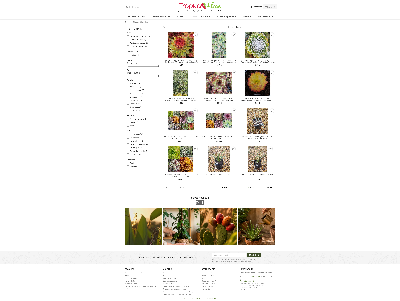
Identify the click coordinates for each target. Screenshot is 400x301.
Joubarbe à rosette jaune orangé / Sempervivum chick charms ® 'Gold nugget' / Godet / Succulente (257, 99)
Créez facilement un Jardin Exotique (176, 286)
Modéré (134, 166)
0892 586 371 (255, 277)
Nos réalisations (265, 16)
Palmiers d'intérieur (138, 40)
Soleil (134, 126)
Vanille (180, 16)
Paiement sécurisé (208, 284)
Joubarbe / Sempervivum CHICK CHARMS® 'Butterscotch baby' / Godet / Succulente (219, 99)
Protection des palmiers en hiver (174, 289)
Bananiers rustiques (136, 16)
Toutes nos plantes (226, 16)
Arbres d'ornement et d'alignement (137, 273)
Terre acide (135, 138)
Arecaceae (135, 87)
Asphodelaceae (137, 94)
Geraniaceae (136, 107)
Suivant (270, 187)
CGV (203, 278)
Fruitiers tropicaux (200, 16)
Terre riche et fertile (139, 151)
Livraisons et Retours (209, 273)
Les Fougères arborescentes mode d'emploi (179, 292)
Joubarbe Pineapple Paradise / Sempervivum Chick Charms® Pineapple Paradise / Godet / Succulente (181, 61)
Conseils (247, 16)
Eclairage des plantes (171, 281)
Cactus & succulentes (140, 36)
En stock (135, 55)
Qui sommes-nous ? (209, 281)
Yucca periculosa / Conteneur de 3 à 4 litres (257, 174)
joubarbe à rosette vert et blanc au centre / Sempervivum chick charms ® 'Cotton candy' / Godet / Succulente (257, 61)
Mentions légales (208, 276)
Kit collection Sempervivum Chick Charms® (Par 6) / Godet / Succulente (219, 137)
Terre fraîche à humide (140, 144)
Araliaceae (135, 84)
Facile (134, 163)
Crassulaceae (137, 104)
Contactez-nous (208, 286)
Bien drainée (136, 134)
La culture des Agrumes (171, 273)
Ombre (134, 122)
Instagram (198, 202)
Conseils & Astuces (170, 278)
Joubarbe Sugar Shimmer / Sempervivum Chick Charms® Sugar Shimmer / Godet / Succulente (219, 61)
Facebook (202, 202)
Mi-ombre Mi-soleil (138, 119)
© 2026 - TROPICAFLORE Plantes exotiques (200, 298)
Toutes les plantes (138, 46)
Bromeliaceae (136, 97)
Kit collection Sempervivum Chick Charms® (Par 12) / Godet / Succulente (181, 137)
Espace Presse (168, 284)
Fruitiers (128, 276)
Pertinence (255, 27)
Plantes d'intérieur (131, 281)
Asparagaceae (137, 90)
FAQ (164, 276)
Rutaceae (135, 110)
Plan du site (206, 289)
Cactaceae (136, 100)
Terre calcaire (136, 141)
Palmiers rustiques (161, 16)
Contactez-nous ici (247, 281)
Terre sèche (136, 154)
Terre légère (136, 148)
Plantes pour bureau (139, 43)
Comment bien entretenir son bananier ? (177, 294)
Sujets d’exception (132, 284)
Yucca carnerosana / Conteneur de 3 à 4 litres (219, 174)
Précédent (226, 187)
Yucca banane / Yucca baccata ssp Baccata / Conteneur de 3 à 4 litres (257, 137)
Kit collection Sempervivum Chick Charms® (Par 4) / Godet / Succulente (181, 175)
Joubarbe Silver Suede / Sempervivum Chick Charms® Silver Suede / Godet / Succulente (180, 99)
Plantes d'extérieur (132, 278)
